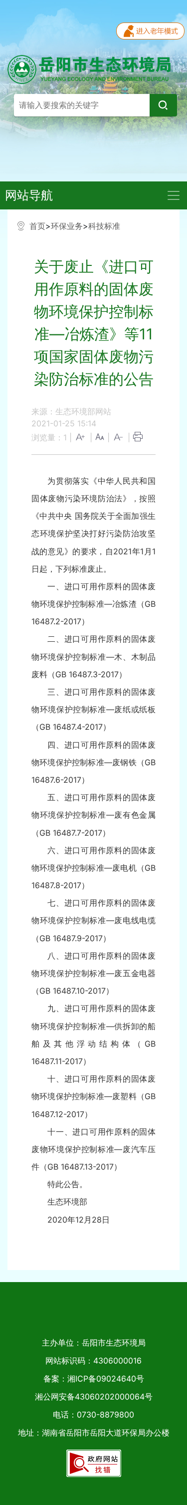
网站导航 (29, 195)
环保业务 (67, 226)
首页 (37, 226)
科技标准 (104, 226)
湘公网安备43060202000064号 (94, 1397)
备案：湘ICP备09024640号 (93, 1379)
